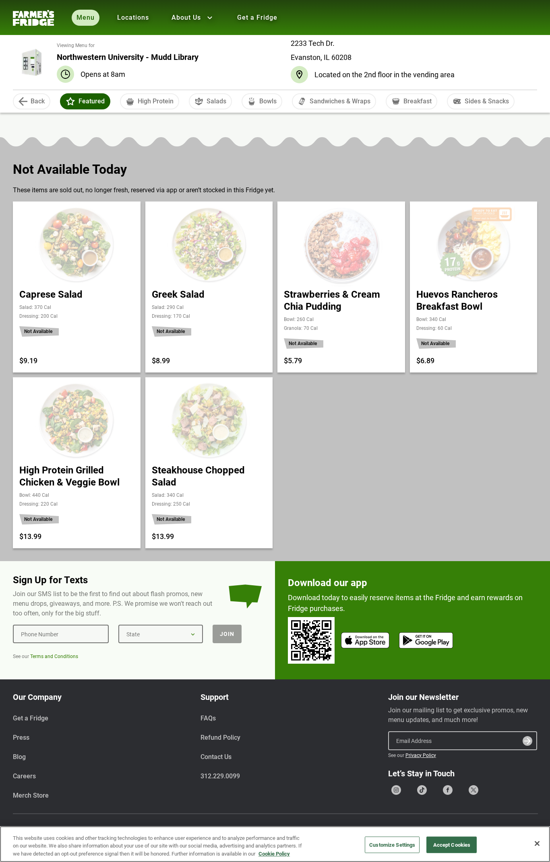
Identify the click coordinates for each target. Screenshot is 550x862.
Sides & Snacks (487, 101)
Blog (19, 757)
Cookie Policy (274, 854)
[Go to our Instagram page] (396, 790)
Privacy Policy (420, 755)
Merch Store (31, 795)
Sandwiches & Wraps (340, 101)
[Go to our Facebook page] (448, 790)
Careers (24, 776)
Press (21, 737)
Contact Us (216, 757)
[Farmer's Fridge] (33, 18)
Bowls (268, 101)
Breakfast (417, 101)
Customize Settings (392, 844)
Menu (86, 17)
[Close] (537, 843)
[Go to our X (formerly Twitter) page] (473, 790)
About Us (186, 17)
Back (38, 101)
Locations (133, 17)
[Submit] (527, 741)
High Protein (156, 101)
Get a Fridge (257, 17)
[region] (275, 844)
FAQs (208, 718)
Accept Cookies (452, 844)
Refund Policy (220, 737)
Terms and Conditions (54, 656)
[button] (70, 101)
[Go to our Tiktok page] (422, 790)
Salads (216, 101)
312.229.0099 (220, 776)
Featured (92, 101)
